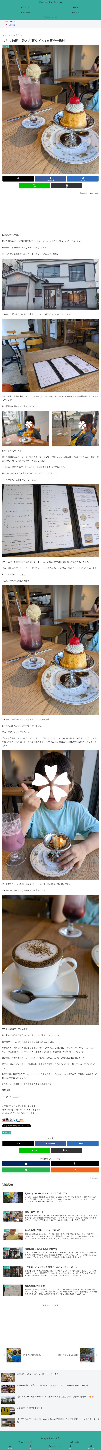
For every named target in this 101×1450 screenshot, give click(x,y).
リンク (15, 1096)
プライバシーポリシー (25, 1442)
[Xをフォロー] (75, 1163)
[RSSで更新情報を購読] (75, 1169)
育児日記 (8, 1133)
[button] (66, 185)
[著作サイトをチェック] (26, 1163)
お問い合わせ (75, 1442)
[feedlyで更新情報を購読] (26, 1169)
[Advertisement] (50, 213)
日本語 (12, 25)
